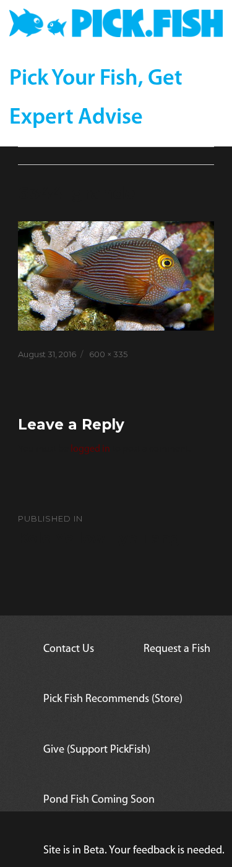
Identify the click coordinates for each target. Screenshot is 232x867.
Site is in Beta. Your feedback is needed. (134, 850)
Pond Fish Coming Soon (99, 800)
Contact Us (68, 649)
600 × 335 (108, 354)
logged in (90, 449)
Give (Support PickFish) (96, 750)
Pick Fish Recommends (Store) (113, 699)
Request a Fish (177, 649)
